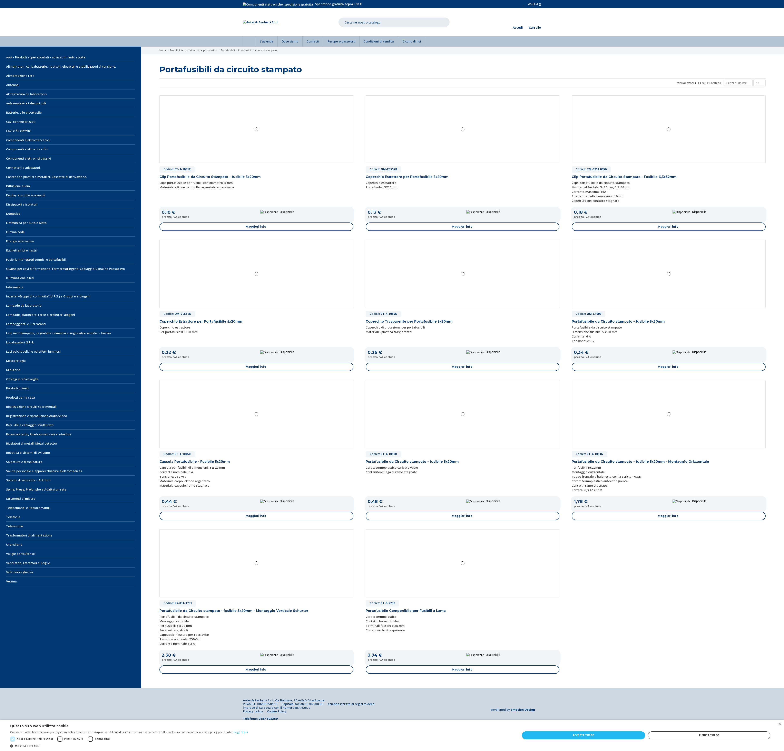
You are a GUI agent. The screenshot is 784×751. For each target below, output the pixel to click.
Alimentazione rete (20, 76)
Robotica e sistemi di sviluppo (28, 452)
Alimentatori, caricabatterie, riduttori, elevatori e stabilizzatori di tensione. (61, 66)
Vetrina (11, 581)
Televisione (14, 526)
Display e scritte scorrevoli (25, 195)
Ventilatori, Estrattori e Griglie (28, 563)
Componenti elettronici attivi (27, 149)
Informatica (14, 287)
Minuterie (13, 370)
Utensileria (14, 544)
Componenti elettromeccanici (28, 140)
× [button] (779, 724)
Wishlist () (534, 4)
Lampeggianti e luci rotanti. (26, 324)
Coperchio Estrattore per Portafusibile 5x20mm (407, 177)
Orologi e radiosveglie (22, 379)
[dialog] (392, 735)
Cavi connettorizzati (21, 122)
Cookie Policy (276, 711)
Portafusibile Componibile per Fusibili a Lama (406, 611)
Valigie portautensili (21, 554)
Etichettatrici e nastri (21, 250)
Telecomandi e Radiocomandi (28, 508)
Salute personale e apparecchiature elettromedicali (44, 471)
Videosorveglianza (19, 572)
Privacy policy (253, 711)
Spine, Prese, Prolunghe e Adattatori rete (36, 489)
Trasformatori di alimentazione (29, 535)
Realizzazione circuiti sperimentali (31, 407)
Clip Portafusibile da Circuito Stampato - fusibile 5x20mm (210, 177)
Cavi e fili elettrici (18, 131)
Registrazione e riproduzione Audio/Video (36, 416)
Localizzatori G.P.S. (20, 342)
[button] (129, 746)
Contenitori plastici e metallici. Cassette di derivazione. (46, 177)
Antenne (12, 85)
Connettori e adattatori (23, 167)
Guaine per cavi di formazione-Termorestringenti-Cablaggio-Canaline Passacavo (65, 269)
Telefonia (13, 517)
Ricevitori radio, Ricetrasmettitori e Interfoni (38, 434)
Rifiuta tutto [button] (709, 735)
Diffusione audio (18, 186)
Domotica (13, 213)
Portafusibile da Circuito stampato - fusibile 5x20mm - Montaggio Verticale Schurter (233, 611)
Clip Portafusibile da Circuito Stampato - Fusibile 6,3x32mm (624, 177)
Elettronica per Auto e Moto (26, 223)
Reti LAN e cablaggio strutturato (29, 425)
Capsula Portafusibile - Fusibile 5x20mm (194, 462)
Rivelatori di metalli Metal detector (31, 443)
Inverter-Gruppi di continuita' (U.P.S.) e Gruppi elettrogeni (48, 296)
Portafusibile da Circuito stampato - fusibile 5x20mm (618, 321)
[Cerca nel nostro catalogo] (443, 22)
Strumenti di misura (20, 498)
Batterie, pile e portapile (24, 112)
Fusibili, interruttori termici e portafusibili (36, 259)
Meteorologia (16, 361)
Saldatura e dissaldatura (24, 462)
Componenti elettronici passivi (28, 158)
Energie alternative (20, 241)
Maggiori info (256, 226)
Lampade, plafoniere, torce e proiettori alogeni (40, 315)
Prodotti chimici (17, 388)
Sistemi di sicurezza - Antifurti (28, 480)
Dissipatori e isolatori (21, 204)
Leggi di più (241, 732)
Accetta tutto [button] (583, 735)
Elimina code (15, 232)
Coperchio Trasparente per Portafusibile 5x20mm (409, 321)
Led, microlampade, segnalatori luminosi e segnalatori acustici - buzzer (58, 333)
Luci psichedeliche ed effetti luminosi (33, 351)
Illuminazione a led (20, 278)
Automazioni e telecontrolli (26, 103)
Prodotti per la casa (20, 397)
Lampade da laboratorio (23, 305)
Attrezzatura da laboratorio (26, 94)
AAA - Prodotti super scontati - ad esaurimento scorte (45, 57)
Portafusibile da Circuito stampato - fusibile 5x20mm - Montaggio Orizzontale (640, 462)
